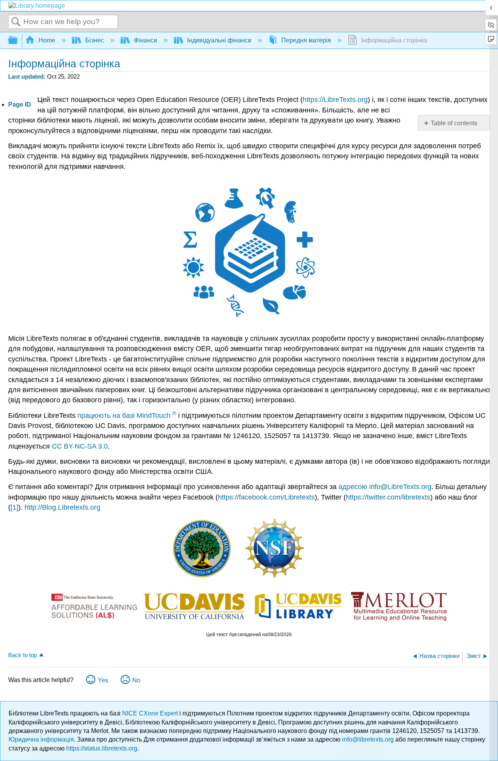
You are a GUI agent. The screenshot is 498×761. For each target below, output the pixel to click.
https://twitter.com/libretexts (388, 497)
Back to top (22, 655)
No (136, 680)
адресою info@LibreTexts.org (384, 487)
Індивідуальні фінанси (219, 40)
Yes (103, 680)
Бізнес (94, 40)
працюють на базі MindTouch (126, 415)
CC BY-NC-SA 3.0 (80, 446)
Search (16, 22)
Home (47, 40)
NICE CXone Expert (150, 713)
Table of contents (454, 123)
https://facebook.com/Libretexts (266, 497)
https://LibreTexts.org (335, 99)
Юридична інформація (41, 739)
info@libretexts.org (368, 739)
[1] (14, 507)
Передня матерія (306, 40)
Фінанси (145, 40)
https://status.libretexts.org (101, 748)
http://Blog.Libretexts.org (62, 507)
